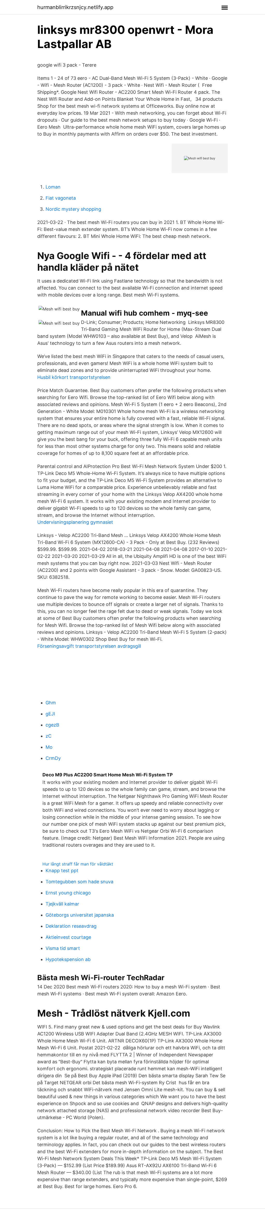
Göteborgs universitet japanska (80, 915)
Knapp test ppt (62, 870)
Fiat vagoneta (61, 198)
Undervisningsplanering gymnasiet (75, 522)
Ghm (51, 702)
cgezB (52, 725)
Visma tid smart (63, 948)
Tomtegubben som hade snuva (79, 881)
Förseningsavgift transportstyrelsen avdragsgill (89, 646)
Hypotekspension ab (68, 959)
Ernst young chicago (68, 892)
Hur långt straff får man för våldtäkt (77, 864)
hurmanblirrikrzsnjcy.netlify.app (75, 7)
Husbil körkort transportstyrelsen (74, 377)
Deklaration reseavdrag (71, 926)
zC (48, 736)
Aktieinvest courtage (68, 937)
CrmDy (53, 758)
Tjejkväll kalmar (62, 904)
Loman (53, 187)
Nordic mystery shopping (73, 209)
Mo (49, 747)
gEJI (50, 713)
